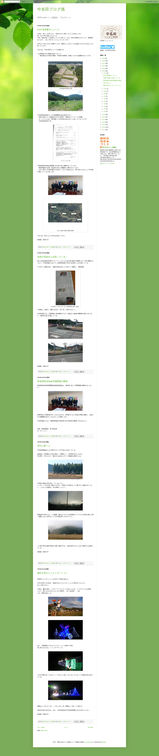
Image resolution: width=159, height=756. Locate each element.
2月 (105, 109)
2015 (103, 122)
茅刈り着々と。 (44, 446)
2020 (103, 68)
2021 (103, 66)
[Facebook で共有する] (81, 247)
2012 (103, 129)
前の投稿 (90, 727)
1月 (105, 111)
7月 (105, 98)
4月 (105, 104)
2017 (103, 117)
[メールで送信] (75, 247)
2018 (103, 114)
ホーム (66, 727)
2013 (103, 127)
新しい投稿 (41, 727)
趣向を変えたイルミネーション (52, 573)
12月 (105, 73)
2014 (103, 124)
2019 (103, 71)
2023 (103, 61)
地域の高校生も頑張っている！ (52, 257)
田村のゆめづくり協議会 (109, 147)
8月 (105, 96)
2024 (103, 58)
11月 (105, 88)
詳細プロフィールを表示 (107, 163)
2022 (103, 63)
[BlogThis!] (77, 247)
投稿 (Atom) (44, 730)
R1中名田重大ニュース (48, 29)
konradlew (87, 742)
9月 (105, 94)
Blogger (103, 742)
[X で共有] (79, 247)
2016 (103, 119)
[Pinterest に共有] (83, 247)
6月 (105, 101)
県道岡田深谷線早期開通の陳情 (52, 381)
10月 (105, 91)
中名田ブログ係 (51, 9)
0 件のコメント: (67, 247)
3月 (105, 106)
